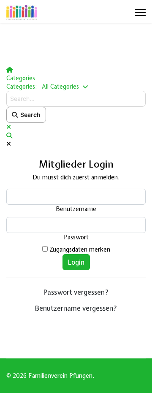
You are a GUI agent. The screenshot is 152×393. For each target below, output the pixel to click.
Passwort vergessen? (76, 292)
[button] (76, 135)
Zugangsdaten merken (79, 249)
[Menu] (140, 12)
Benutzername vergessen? (76, 308)
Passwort (76, 237)
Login (76, 262)
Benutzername (76, 209)
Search (29, 114)
